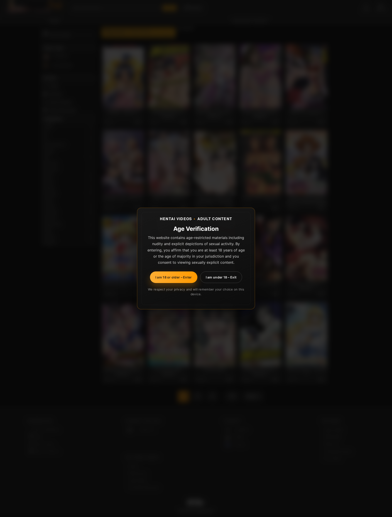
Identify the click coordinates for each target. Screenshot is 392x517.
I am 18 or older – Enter (173, 277)
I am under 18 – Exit (221, 277)
